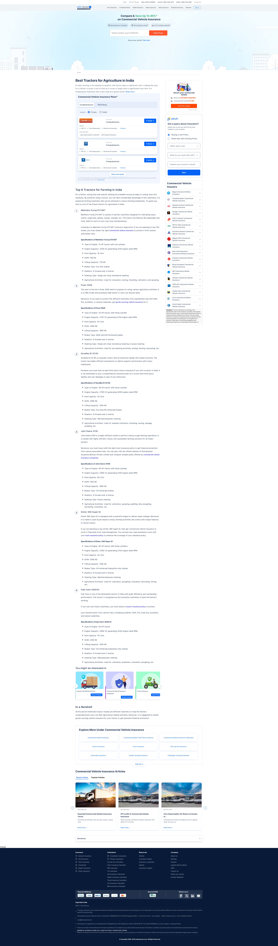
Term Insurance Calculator (116, 865)
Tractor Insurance (142, 691)
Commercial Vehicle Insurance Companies (116, 692)
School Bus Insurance (98, 755)
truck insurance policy (94, 535)
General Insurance (84, 856)
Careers (173, 862)
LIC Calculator (112, 871)
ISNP (172, 868)
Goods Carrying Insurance (138, 755)
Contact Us (197, 2)
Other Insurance (84, 871)
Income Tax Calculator (115, 862)
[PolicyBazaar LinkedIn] (193, 896)
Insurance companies (146, 862)
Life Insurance (83, 859)
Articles (141, 856)
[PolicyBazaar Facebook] (181, 896)
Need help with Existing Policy (184, 138)
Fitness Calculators (116, 859)
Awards (141, 865)
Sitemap (174, 859)
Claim (125, 2)
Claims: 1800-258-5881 (184, 2)
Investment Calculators (118, 856)
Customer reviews (145, 859)
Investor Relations (177, 877)
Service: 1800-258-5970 (166, 2)
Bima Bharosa (85, 905)
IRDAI (77, 905)
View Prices (158, 33)
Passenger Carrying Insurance (178, 755)
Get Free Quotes (184, 106)
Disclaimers (81, 838)
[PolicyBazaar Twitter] (187, 896)
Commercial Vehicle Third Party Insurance (138, 738)
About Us (174, 856)
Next (184, 172)
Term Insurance (83, 862)
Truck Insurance (138, 746)
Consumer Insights (145, 868)
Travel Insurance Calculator (117, 880)
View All (138, 764)
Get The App (135, 2)
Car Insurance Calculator (116, 883)
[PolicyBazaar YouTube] (198, 896)
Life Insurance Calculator (116, 874)
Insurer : (83, 112)
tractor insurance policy (136, 606)
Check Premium (97, 695)
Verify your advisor (177, 874)
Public (104, 112)
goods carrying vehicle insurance (129, 302)
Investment (82, 865)
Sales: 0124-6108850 (148, 2)
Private (94, 112)
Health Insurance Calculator (117, 877)
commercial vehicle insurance (121, 230)
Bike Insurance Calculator (116, 886)
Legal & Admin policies (179, 865)
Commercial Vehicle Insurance (86, 691)
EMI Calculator (112, 868)
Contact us (175, 871)
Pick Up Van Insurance (178, 746)
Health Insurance (84, 868)
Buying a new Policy (180, 135)
